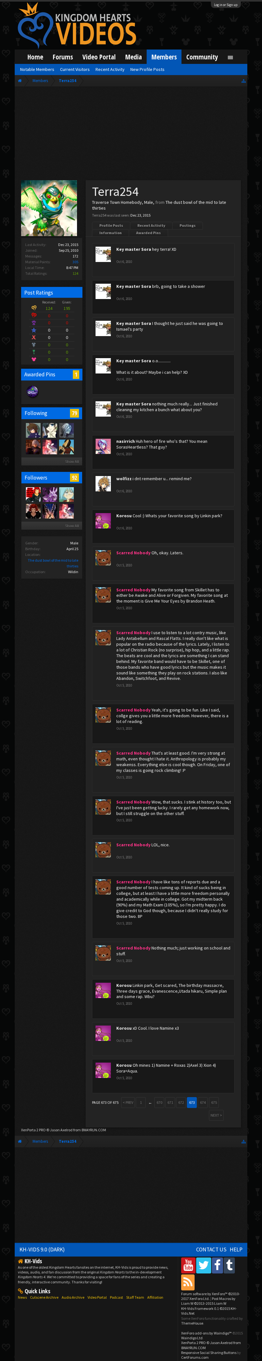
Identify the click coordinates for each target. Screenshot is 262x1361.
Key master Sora (133, 249)
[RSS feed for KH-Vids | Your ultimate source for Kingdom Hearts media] (187, 1282)
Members (164, 56)
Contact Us (211, 1249)
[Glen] (33, 430)
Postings (188, 225)
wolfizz (124, 478)
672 (181, 1102)
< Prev (128, 1102)
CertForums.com (195, 1357)
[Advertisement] (131, 135)
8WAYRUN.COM (93, 1129)
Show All (72, 461)
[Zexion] (66, 430)
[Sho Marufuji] (66, 494)
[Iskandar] (49, 446)
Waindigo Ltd (192, 1337)
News (22, 1297)
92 (74, 477)
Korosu (124, 516)
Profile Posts (111, 225)
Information (110, 232)
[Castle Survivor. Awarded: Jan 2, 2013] (33, 398)
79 (74, 413)
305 (75, 261)
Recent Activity (151, 225)
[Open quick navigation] (244, 81)
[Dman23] (49, 430)
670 (159, 1102)
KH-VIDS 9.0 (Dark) (42, 1249)
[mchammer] (66, 446)
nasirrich (125, 441)
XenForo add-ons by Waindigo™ (206, 1333)
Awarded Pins (148, 232)
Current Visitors (75, 69)
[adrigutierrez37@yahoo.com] (33, 511)
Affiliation (155, 1297)
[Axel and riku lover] (33, 494)
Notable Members (37, 69)
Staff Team (135, 1297)
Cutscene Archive (44, 1297)
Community (202, 56)
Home (35, 56)
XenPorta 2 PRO (33, 1129)
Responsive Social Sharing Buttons (208, 1352)
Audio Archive (73, 1297)
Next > (216, 1115)
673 (192, 1102)
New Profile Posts (147, 69)
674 (203, 1102)
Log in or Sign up (226, 5)
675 (214, 1102)
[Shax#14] (49, 511)
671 (170, 1102)
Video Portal (99, 56)
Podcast (116, 1297)
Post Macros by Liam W (208, 1301)
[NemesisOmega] (49, 494)
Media (133, 56)
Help (236, 1249)
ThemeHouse (192, 1323)
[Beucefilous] (33, 446)
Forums (63, 56)
